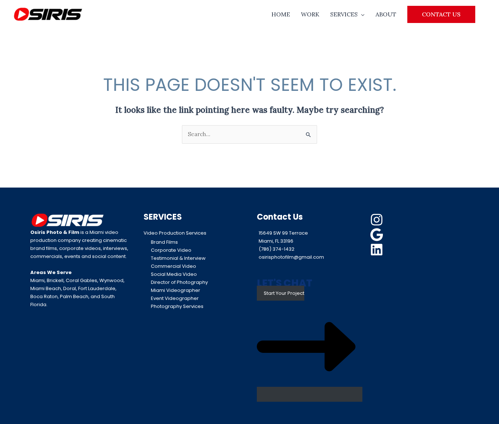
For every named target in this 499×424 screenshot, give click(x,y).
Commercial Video (173, 266)
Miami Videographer (175, 290)
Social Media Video (174, 274)
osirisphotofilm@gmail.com (291, 257)
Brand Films (164, 242)
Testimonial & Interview (178, 258)
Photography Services (177, 306)
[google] (377, 234)
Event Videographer (175, 298)
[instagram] (377, 219)
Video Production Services (175, 233)
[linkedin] (377, 249)
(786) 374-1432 (276, 249)
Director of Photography (179, 282)
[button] (441, 14)
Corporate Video (171, 250)
